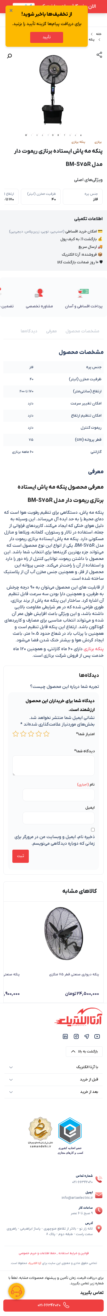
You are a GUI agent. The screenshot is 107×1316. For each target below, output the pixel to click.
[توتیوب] (97, 1036)
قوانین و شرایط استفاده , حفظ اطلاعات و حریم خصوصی (54, 1253)
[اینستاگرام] (76, 1036)
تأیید (47, 37)
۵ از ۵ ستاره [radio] (15, 733)
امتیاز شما (85, 734)
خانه (99, 34)
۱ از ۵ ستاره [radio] (46, 733)
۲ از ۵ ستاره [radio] (38, 733)
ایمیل (90, 807)
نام (92, 784)
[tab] (82, 331)
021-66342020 (82, 1182)
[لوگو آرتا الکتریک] (78, 1016)
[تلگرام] (86, 1036)
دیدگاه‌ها (29, 331)
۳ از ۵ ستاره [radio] (31, 733)
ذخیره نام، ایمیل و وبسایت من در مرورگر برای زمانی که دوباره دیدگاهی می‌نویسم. (55, 840)
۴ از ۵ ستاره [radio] (23, 733)
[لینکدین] (65, 1036)
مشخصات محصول (82, 331)
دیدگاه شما (84, 751)
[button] (9, 56)
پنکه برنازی (94, 649)
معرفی (51, 331)
